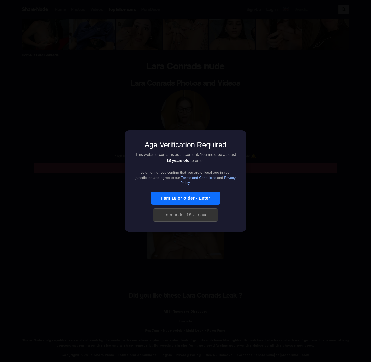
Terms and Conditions (198, 178)
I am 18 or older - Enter (185, 198)
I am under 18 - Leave (185, 215)
